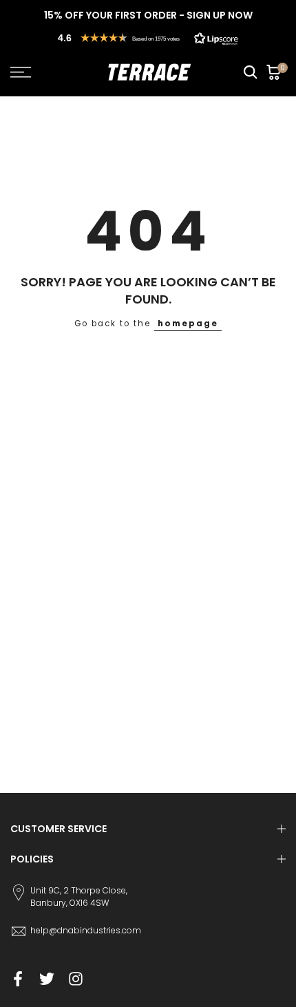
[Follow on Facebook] (17, 979)
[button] (148, 38)
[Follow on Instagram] (75, 979)
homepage (188, 323)
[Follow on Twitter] (46, 979)
